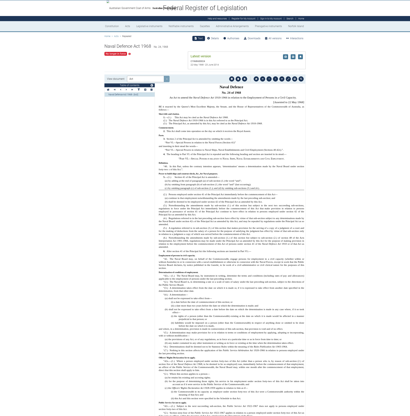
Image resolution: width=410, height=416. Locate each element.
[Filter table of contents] (138, 89)
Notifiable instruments (181, 26)
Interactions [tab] (296, 38)
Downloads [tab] (254, 38)
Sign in (271, 18)
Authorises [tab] (233, 38)
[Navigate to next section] (275, 79)
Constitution (112, 26)
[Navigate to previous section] (269, 79)
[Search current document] (301, 79)
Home (107, 36)
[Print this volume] (294, 79)
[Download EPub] (231, 79)
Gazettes (205, 26)
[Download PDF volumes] (238, 79)
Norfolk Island (296, 26)
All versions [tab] (275, 38)
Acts (127, 26)
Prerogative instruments (268, 26)
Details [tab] (215, 38)
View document (115, 78)
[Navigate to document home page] (108, 89)
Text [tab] (200, 38)
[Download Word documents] (244, 79)
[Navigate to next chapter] (281, 79)
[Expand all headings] (145, 89)
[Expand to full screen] (288, 79)
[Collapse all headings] (151, 89)
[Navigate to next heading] (126, 89)
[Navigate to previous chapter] (262, 79)
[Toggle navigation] (152, 85)
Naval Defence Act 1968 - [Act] (123, 94)
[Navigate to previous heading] (121, 89)
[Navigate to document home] (256, 79)
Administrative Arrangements (232, 26)
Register (243, 18)
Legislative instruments (149, 26)
